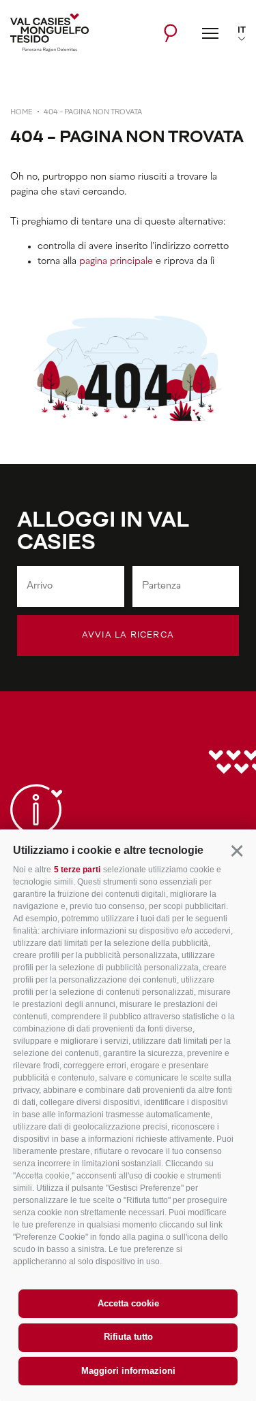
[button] (236, 850)
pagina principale (116, 262)
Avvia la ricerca (128, 635)
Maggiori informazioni (128, 1371)
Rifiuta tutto (128, 1337)
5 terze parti (77, 869)
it (242, 31)
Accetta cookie (128, 1303)
